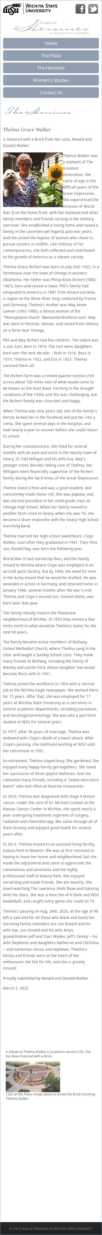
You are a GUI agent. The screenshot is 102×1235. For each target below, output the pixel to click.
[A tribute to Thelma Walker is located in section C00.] (33, 1090)
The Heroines (51, 68)
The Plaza (51, 56)
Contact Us (51, 92)
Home (51, 43)
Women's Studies (51, 80)
